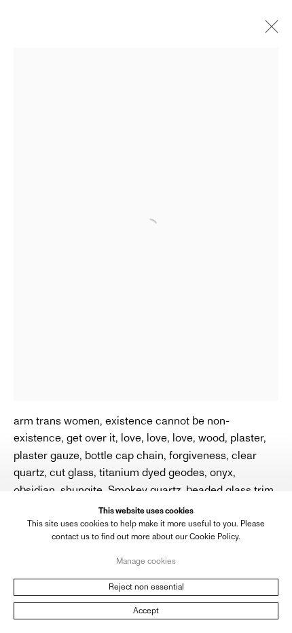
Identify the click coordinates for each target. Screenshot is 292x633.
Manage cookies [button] (146, 560)
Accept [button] (146, 611)
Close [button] (268, 30)
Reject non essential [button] (146, 587)
